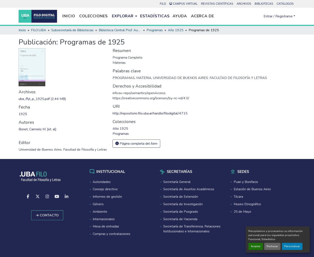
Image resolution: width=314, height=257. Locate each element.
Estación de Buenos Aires (252, 189)
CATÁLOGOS (285, 3)
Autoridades (102, 182)
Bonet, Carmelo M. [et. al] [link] (37, 129)
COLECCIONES (93, 16)
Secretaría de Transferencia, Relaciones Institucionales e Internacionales (191, 228)
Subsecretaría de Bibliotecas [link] (72, 30)
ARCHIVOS (244, 3)
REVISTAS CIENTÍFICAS (217, 3)
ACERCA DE (202, 16)
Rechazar (272, 246)
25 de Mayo (242, 211)
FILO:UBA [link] (38, 30)
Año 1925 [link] (175, 30)
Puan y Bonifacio (246, 182)
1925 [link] (23, 114)
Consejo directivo (105, 189)
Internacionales (104, 219)
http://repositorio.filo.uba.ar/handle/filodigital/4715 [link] (150, 113)
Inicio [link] (22, 30)
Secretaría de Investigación (183, 204)
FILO (163, 3)
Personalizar (292, 246)
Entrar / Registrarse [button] (278, 16)
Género (98, 204)
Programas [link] (155, 30)
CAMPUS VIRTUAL (185, 3)
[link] (63, 98)
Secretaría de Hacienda (180, 219)
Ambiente (100, 211)
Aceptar (256, 246)
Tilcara (238, 197)
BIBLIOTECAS (264, 3)
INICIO (68, 16)
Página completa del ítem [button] (138, 143)
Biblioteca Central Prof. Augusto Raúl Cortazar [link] (120, 30)
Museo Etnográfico (247, 204)
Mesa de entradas (106, 226)
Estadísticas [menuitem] (155, 16)
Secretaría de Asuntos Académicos (188, 189)
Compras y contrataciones (111, 234)
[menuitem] (124, 16)
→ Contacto (47, 215)
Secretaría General (177, 182)
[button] (38, 16)
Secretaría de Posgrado (180, 211)
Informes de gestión (107, 197)
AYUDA (180, 16)
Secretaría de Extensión (180, 197)
